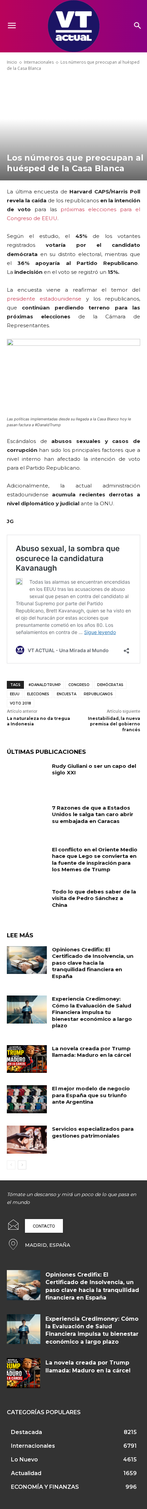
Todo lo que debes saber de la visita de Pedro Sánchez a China (94, 898)
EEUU (14, 694)
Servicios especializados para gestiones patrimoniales (93, 1132)
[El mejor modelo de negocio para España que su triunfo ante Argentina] (27, 1099)
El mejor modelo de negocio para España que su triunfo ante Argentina (91, 1095)
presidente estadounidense (44, 298)
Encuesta (66, 694)
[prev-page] (11, 1165)
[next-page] (22, 1165)
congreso (79, 685)
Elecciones (38, 694)
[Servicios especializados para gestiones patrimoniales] (27, 1140)
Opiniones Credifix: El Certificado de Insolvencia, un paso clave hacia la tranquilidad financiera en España (92, 962)
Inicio (12, 62)
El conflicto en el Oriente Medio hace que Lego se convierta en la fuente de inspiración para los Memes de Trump (94, 859)
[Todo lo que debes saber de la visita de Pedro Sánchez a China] (27, 902)
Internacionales (39, 62)
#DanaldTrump (44, 685)
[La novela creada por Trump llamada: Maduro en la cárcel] (27, 1059)
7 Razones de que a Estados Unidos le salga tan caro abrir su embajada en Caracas (92, 814)
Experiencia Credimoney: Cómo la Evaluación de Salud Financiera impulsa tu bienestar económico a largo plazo (92, 1012)
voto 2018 (20, 703)
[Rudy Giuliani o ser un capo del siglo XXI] (27, 777)
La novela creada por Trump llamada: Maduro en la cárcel (91, 1051)
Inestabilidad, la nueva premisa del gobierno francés (114, 724)
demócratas (110, 685)
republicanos (98, 694)
